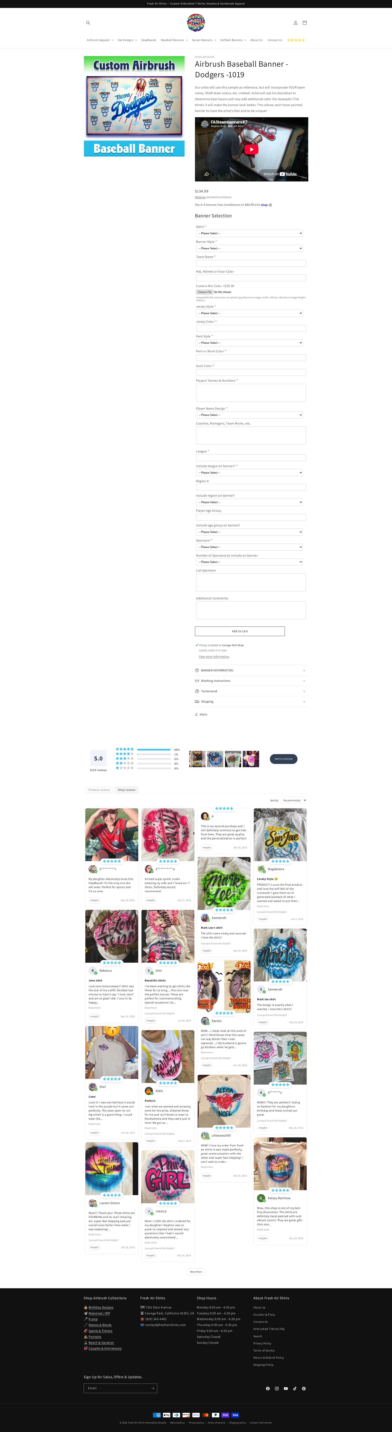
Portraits (95, 1337)
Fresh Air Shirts (136, 1422)
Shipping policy (237, 1422)
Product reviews (99, 790)
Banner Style (205, 242)
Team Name (204, 257)
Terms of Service (264, 1350)
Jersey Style (204, 306)
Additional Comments (212, 598)
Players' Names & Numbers (215, 380)
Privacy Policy (262, 1343)
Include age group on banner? (218, 525)
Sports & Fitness (100, 1331)
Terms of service (216, 1422)
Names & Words (100, 1325)
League (201, 451)
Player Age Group (208, 510)
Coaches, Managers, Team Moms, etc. (223, 423)
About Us (259, 1307)
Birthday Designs (101, 1307)
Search (257, 1336)
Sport (200, 226)
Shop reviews (126, 790)
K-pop (93, 1319)
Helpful (94, 900)
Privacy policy (196, 1422)
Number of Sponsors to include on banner (227, 555)
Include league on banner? (215, 466)
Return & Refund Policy (268, 1357)
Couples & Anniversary (105, 1348)
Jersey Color (205, 321)
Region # (202, 481)
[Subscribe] (152, 1388)
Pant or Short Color (210, 351)
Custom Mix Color (209, 286)
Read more (95, 1007)
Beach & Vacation (101, 1342)
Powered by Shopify (155, 1422)
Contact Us (260, 1322)
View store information (214, 656)
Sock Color (204, 366)
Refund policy (177, 1422)
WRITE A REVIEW (283, 758)
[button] (88, 22)
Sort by (274, 800)
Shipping (200, 197)
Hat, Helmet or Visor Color (215, 271)
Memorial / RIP (99, 1313)
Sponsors (203, 540)
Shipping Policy (263, 1365)
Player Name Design (210, 408)
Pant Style (203, 336)
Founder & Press (264, 1314)
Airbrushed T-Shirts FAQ (269, 1329)
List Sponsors (206, 570)
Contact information (261, 1422)
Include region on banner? (215, 495)
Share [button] (203, 714)
